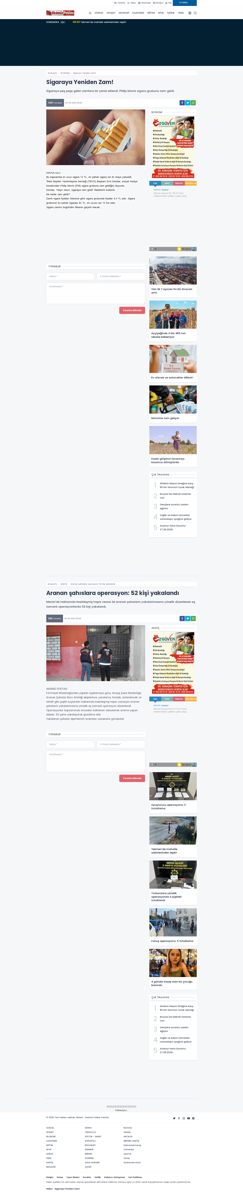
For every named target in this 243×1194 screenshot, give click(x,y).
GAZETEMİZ (138, 12)
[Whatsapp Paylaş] (193, 102)
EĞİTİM (151, 12)
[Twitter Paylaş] (187, 102)
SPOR (161, 12)
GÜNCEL (99, 12)
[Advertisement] (121, 46)
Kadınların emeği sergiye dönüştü (97, 22)
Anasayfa (52, 73)
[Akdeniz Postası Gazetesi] (60, 12)
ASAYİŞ (64, 584)
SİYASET (111, 12)
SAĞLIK (171, 12)
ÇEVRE (64, 1106)
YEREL (181, 12)
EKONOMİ (124, 12)
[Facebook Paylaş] (182, 102)
